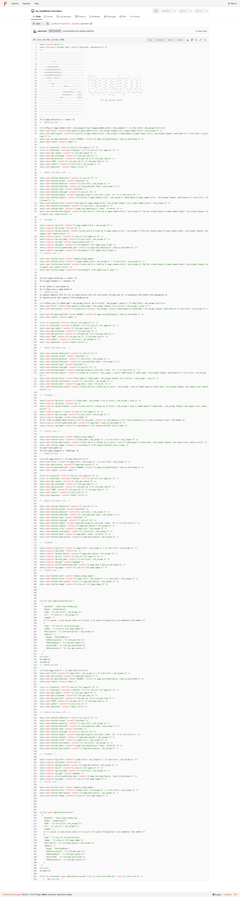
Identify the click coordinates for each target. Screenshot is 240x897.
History (180, 40)
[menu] (216, 894)
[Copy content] (192, 40)
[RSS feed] (156, 11)
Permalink (159, 40)
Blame (170, 40)
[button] (47, 24)
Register (26, 3)
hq (37, 11)
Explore (15, 3)
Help (37, 3)
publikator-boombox (51, 11)
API (235, 894)
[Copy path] (91, 24)
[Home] (5, 3)
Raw (150, 40)
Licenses (228, 894)
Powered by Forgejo (12, 894)
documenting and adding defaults (78, 31)
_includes (75, 23)
